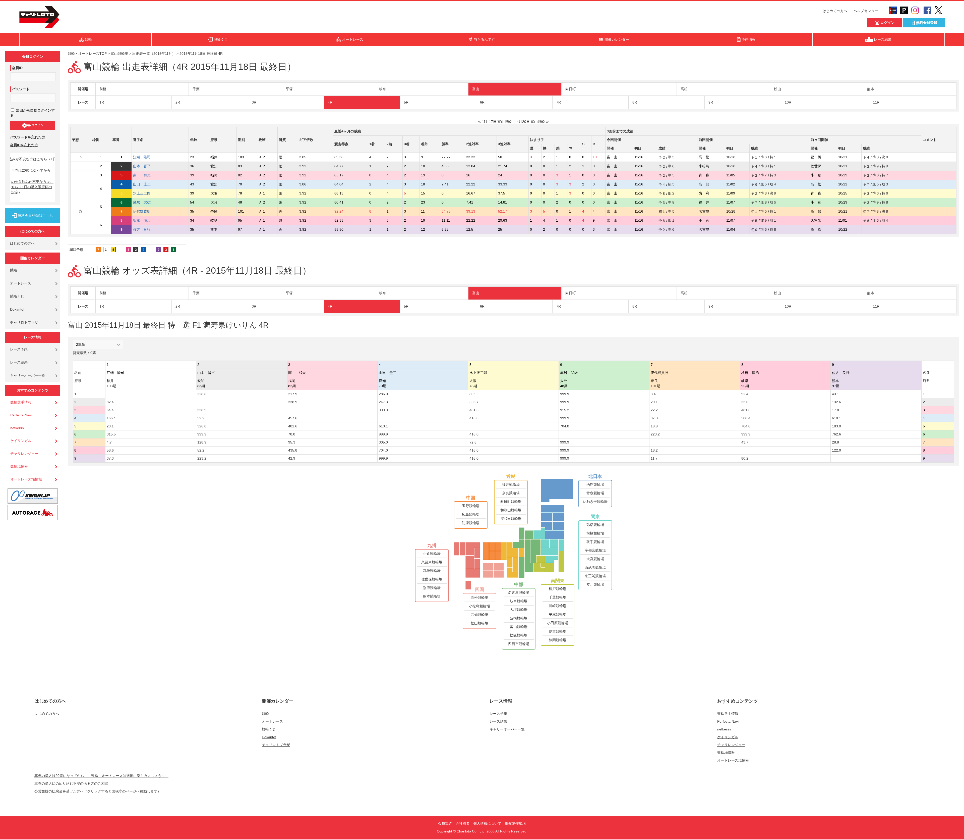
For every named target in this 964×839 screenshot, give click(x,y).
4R (330, 102)
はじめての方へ (835, 11)
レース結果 (19, 362)
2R (177, 102)
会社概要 (463, 823)
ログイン (37, 125)
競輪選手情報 (20, 402)
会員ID (17, 68)
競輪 (13, 270)
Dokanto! (17, 309)
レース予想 (19, 349)
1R (101, 102)
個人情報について (487, 823)
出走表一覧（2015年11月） (153, 54)
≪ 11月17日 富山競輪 (494, 122)
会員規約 (445, 823)
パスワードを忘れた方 (27, 137)
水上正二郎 (145, 193)
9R (710, 102)
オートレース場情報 (26, 479)
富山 (475, 89)
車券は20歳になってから (30, 170)
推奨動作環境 (515, 823)
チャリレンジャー (24, 454)
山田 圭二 (145, 184)
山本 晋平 (145, 166)
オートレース (20, 283)
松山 (777, 89)
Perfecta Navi (21, 415)
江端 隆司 (145, 157)
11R (876, 102)
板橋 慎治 (145, 220)
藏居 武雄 (145, 202)
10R (788, 102)
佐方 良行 (145, 229)
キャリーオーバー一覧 (27, 375)
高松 (684, 89)
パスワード (21, 89)
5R (406, 102)
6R (482, 102)
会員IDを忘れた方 (24, 145)
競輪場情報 (19, 466)
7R (558, 102)
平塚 (289, 89)
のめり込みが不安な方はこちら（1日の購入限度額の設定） (32, 187)
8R (634, 102)
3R (254, 102)
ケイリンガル (20, 441)
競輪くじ (17, 296)
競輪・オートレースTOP (87, 54)
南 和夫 (145, 175)
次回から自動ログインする (32, 113)
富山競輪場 (119, 54)
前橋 (102, 89)
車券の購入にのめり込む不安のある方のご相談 (71, 783)
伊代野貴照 (145, 211)
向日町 (570, 89)
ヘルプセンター (866, 11)
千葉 (196, 89)
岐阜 (382, 89)
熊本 (870, 89)
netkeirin (17, 428)
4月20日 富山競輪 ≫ (533, 122)
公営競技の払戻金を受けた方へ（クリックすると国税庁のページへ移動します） (97, 791)
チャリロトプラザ (24, 322)
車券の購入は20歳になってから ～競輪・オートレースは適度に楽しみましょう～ (101, 776)
